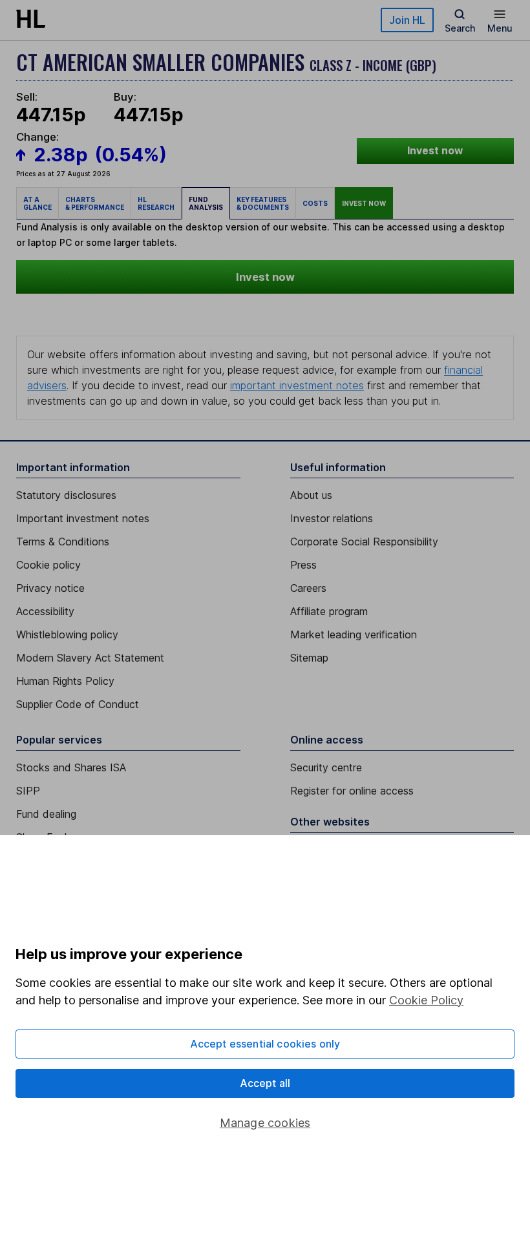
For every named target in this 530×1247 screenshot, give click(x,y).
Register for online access (352, 790)
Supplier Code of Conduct (77, 704)
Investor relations (331, 518)
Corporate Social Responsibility (364, 541)
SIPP (28, 790)
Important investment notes (82, 518)
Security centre (326, 767)
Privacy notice (50, 588)
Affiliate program (329, 611)
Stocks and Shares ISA (71, 767)
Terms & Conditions (62, 541)
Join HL (407, 20)
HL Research (156, 203)
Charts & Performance (94, 203)
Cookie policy (48, 564)
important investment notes (297, 385)
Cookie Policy (426, 1000)
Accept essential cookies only (265, 1043)
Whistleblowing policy (67, 634)
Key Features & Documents (263, 203)
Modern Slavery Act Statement (90, 657)
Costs (315, 203)
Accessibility (45, 611)
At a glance (37, 203)
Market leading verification (353, 634)
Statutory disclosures (66, 495)
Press (303, 564)
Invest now (435, 151)
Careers (308, 588)
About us (311, 495)
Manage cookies (265, 1123)
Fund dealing (46, 813)
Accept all (265, 1083)
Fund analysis (206, 203)
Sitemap (309, 657)
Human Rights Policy (65, 680)
